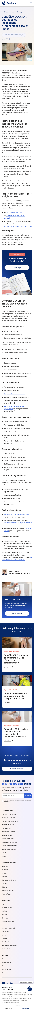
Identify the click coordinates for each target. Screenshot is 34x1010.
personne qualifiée (10, 226)
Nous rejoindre (6, 962)
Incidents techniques (8, 825)
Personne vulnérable (8, 890)
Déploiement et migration (9, 945)
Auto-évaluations (7, 835)
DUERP (4, 856)
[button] (30, 3)
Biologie (4, 883)
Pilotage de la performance (10, 821)
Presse (4, 966)
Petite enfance (6, 894)
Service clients (6, 949)
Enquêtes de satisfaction (9, 814)
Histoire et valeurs (7, 959)
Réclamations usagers (8, 832)
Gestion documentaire (8, 818)
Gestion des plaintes (8, 839)
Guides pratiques (7, 907)
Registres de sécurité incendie (14, 394)
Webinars (4, 911)
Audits (4, 852)
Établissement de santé (9, 880)
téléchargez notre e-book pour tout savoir (18, 523)
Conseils (4, 938)
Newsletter (5, 918)
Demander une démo (17, 769)
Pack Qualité (6, 942)
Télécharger (17, 268)
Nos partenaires (6, 969)
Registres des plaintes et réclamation (16, 515)
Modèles (4, 914)
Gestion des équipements (9, 846)
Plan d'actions (6, 828)
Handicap (5, 869)
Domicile (4, 873)
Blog (3, 904)
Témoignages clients (8, 921)
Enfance (4, 887)
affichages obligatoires (14, 212)
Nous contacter (6, 973)
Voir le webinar (17, 613)
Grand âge (5, 866)
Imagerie (4, 876)
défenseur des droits (24, 226)
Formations (5, 931)
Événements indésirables (9, 842)
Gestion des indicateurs (9, 849)
